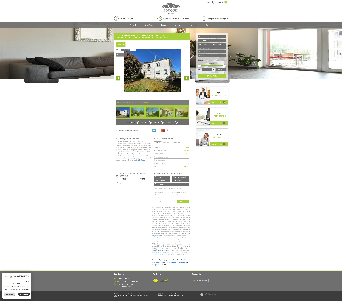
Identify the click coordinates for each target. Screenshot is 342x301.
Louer (163, 25)
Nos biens (148, 25)
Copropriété (176, 142)
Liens (138, 295)
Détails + (166, 142)
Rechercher (212, 76)
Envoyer (183, 201)
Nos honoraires (132, 295)
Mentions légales (124, 295)
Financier (158, 145)
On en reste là (23, 275)
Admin (141, 295)
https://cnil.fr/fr (157, 236)
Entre (199, 69)
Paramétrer (9, 294)
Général (157, 142)
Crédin (135, 37)
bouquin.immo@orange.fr (218, 18)
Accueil (133, 25)
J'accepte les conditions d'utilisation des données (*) (168, 188)
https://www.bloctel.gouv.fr (161, 250)
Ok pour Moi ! (24, 294)
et (214, 69)
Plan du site (116, 295)
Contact (208, 25)
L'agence (193, 25)
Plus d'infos (218, 102)
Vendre (178, 25)
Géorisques (141, 160)
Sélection (220, 2)
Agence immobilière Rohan (123, 37)
